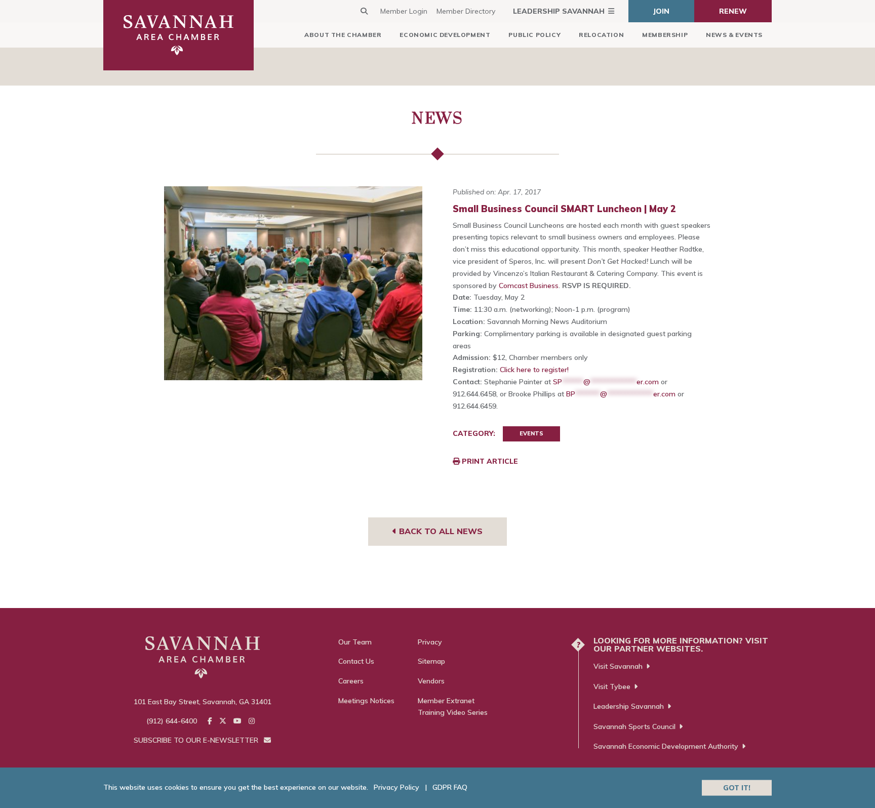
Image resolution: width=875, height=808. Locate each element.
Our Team (355, 642)
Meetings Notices (366, 700)
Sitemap (431, 661)
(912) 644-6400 (171, 720)
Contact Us (356, 661)
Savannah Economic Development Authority (665, 746)
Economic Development (445, 34)
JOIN (661, 11)
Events (531, 433)
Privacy (430, 642)
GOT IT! (736, 787)
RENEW (733, 11)
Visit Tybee (611, 686)
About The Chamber (342, 34)
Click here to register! (534, 369)
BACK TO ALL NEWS (439, 531)
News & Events (734, 34)
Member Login (403, 11)
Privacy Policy (396, 787)
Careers (351, 680)
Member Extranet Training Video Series (453, 706)
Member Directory (465, 11)
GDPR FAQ (449, 787)
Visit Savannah (618, 666)
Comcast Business (529, 285)
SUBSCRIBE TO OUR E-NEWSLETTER (197, 740)
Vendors (431, 680)
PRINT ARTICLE (489, 461)
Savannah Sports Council (634, 726)
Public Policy (534, 34)
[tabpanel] (293, 283)
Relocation (601, 34)
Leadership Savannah (559, 11)
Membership (665, 34)
